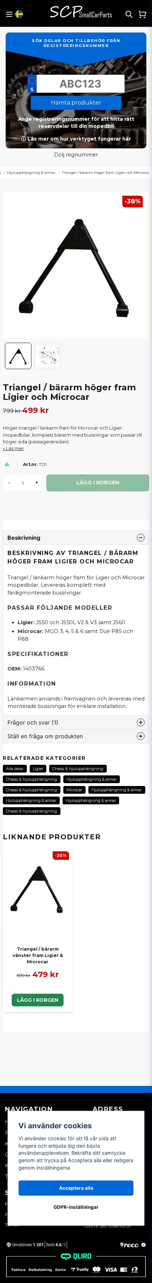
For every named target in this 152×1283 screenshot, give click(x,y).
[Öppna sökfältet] (129, 14)
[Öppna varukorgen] (142, 14)
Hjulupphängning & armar (31, 172)
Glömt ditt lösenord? (107, 1226)
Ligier (38, 768)
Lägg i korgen (37, 1000)
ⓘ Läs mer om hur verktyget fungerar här (76, 139)
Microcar (74, 789)
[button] (19, 14)
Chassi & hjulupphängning (77, 768)
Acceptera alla (76, 1188)
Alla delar (14, 768)
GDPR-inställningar (76, 1207)
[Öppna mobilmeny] (9, 14)
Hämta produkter (76, 102)
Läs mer (15, 448)
